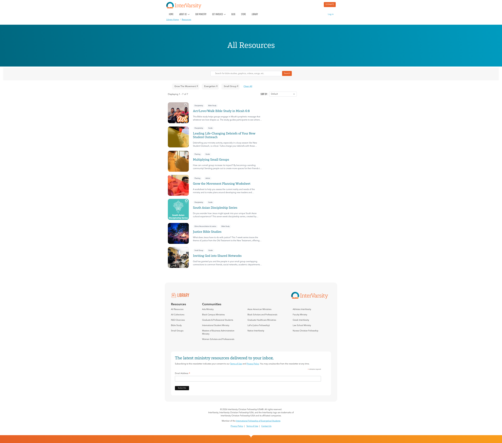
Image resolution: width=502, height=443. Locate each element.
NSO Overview (178, 320)
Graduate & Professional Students (217, 320)
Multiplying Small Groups (211, 159)
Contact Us (266, 426)
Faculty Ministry (300, 315)
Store (243, 14)
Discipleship (199, 106)
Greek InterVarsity (301, 320)
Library (255, 14)
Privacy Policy (253, 364)
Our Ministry (200, 14)
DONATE (330, 5)
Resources (186, 20)
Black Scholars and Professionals (262, 315)
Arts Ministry (208, 309)
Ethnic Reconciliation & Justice (205, 226)
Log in (331, 14)
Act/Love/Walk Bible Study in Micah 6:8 (221, 111)
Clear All (248, 86)
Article (208, 178)
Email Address (182, 373)
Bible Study (212, 106)
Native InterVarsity (255, 331)
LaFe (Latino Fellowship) (258, 325)
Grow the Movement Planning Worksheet (221, 183)
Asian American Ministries (259, 309)
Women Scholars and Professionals (218, 339)
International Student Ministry (215, 325)
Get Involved (217, 14)
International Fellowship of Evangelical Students (258, 421)
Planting (197, 154)
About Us (183, 14)
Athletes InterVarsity (302, 309)
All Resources (177, 309)
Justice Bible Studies (207, 232)
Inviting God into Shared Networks (217, 256)
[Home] (185, 5)
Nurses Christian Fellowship (305, 331)
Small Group (199, 250)
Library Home (172, 20)
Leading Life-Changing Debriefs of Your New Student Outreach (224, 135)
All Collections (177, 315)
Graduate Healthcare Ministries (261, 320)
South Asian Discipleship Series (215, 207)
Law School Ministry (302, 325)
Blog (233, 14)
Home (171, 14)
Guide (210, 128)
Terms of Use (236, 364)
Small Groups (177, 331)
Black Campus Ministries (213, 315)
